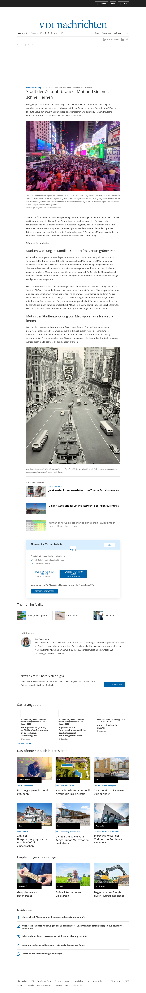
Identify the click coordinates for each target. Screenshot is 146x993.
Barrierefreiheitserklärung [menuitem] (75, 985)
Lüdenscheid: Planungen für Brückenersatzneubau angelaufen (54, 917)
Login (124, 3)
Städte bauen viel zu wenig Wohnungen (42, 953)
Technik (34, 33)
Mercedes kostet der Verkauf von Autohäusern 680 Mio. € (109, 839)
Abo (113, 3)
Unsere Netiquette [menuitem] (43, 985)
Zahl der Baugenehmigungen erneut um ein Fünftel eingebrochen (33, 841)
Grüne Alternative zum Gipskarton (69, 893)
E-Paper (102, 3)
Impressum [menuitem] (57, 985)
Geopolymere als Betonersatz (27, 893)
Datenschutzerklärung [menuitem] (63, 981)
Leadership (109, 615)
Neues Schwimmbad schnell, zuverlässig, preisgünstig (73, 792)
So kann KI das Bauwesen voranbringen (109, 792)
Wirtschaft (44, 33)
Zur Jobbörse (22, 743)
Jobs (91, 33)
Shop (97, 33)
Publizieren (107, 33)
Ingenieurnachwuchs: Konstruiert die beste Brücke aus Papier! (54, 945)
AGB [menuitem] (32, 981)
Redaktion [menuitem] (21, 985)
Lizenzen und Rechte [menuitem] (95, 981)
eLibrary (117, 33)
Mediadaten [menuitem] (79, 981)
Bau (39, 45)
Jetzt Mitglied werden (44, 591)
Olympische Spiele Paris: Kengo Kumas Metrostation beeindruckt (72, 840)
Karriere (55, 33)
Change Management (38, 615)
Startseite (20, 45)
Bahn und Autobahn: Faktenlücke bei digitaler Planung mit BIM (54, 936)
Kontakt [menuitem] (31, 985)
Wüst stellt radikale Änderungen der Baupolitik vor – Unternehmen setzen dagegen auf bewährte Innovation (72, 927)
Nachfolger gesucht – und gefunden (32, 792)
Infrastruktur (72, 615)
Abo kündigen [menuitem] (22, 981)
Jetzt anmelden (114, 684)
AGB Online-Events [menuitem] (44, 981)
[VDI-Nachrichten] (73, 24)
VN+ (62, 33)
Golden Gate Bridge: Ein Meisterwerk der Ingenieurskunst (84, 505)
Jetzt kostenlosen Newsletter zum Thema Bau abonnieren (84, 490)
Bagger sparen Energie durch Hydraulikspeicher (109, 893)
